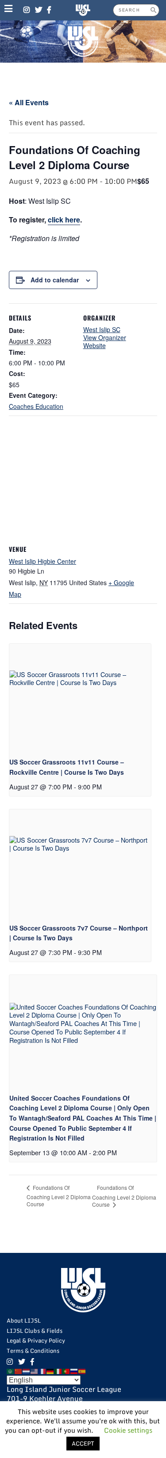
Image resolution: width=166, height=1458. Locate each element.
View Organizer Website (104, 341)
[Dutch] (27, 1370)
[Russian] (74, 1370)
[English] (35, 1370)
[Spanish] (82, 1370)
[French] (42, 1370)
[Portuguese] (66, 1370)
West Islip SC (101, 329)
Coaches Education (36, 406)
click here (64, 219)
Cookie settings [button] (128, 1430)
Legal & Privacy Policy (36, 1340)
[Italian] (58, 1370)
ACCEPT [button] (83, 1443)
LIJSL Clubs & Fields (34, 1330)
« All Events (29, 102)
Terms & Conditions (33, 1350)
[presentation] (80, 697)
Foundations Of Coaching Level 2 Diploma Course (59, 1196)
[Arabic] (11, 1370)
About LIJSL (24, 1320)
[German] (50, 1370)
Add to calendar (55, 279)
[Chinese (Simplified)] (19, 1370)
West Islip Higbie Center (42, 561)
